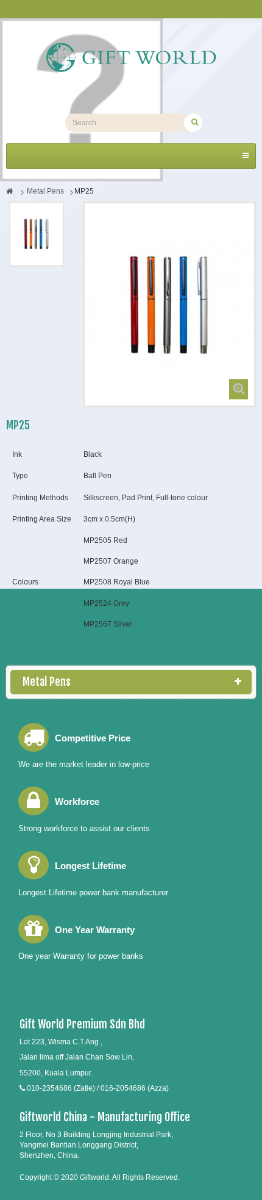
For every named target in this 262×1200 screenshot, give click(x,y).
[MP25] (36, 234)
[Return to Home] (9, 191)
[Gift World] (131, 57)
